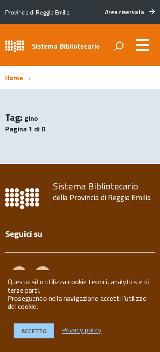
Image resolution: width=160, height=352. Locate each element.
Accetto (34, 330)
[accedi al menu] (142, 45)
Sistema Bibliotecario (66, 46)
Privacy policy (82, 330)
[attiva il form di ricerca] (118, 46)
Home (14, 78)
